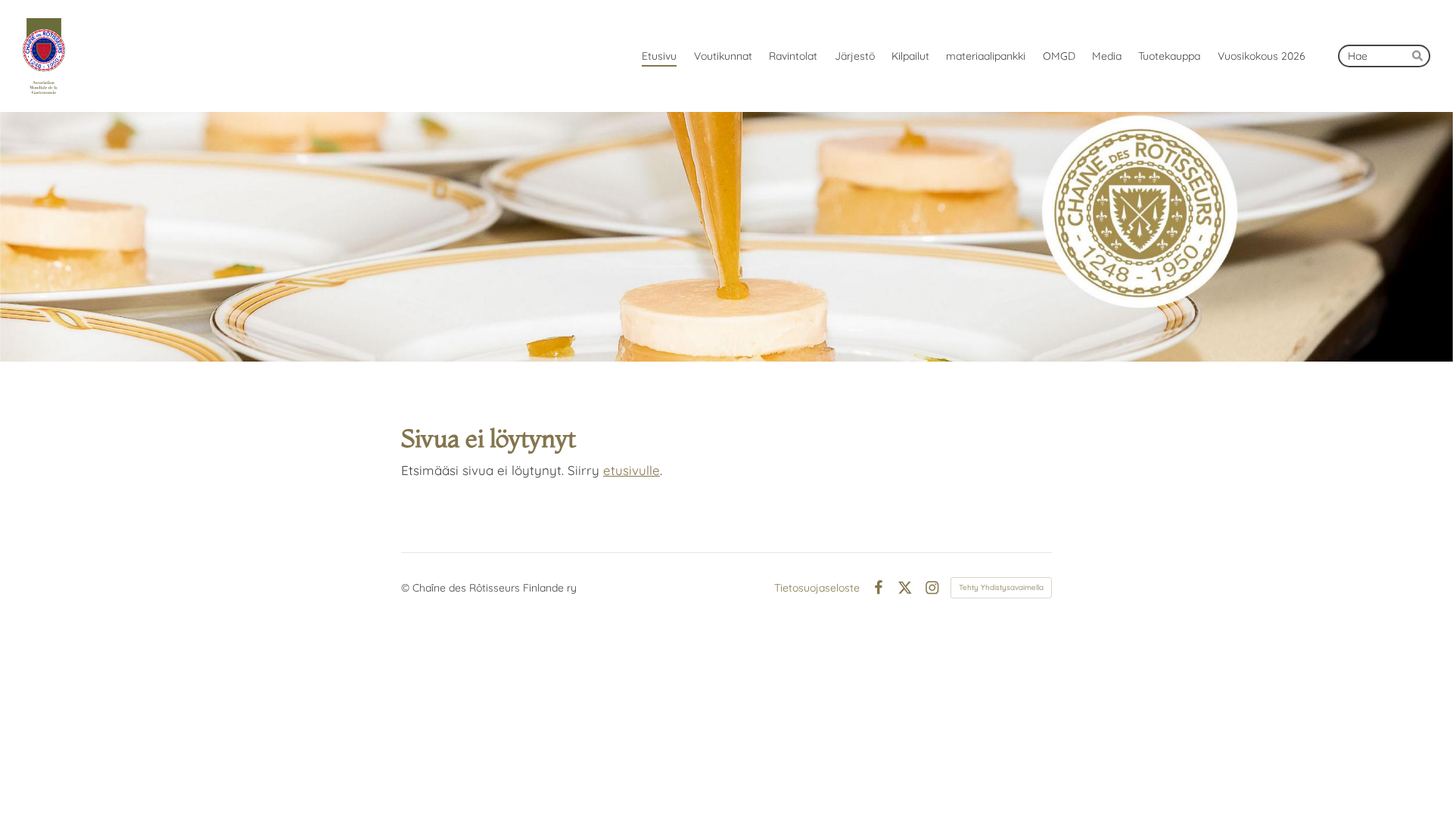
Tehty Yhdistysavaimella (1001, 587)
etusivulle (631, 470)
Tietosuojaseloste (817, 587)
